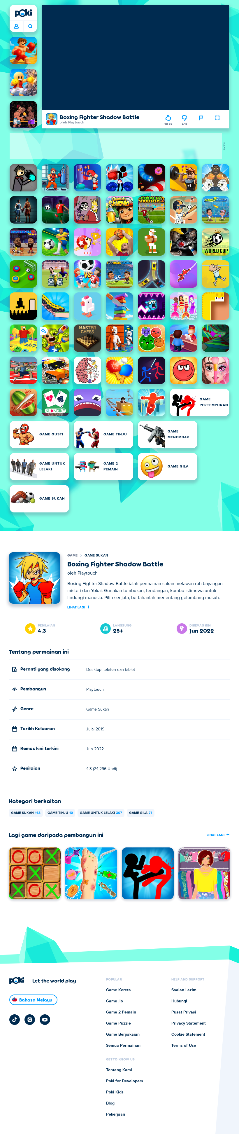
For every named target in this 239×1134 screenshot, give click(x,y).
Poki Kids (115, 1092)
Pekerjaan (115, 1114)
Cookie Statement (188, 1034)
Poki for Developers (124, 1081)
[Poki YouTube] (45, 1019)
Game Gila (140, 813)
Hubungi (179, 1001)
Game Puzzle (118, 1023)
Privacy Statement (188, 1023)
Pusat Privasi (183, 1012)
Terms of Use (183, 1046)
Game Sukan (96, 555)
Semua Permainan (123, 1046)
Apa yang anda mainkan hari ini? (30, 26)
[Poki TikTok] (14, 1019)
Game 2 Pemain (121, 1012)
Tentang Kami (119, 1070)
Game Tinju (60, 813)
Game (72, 555)
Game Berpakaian (123, 1034)
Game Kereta (118, 990)
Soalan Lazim (183, 990)
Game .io (114, 1001)
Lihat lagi (76, 607)
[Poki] (23, 13)
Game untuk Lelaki (101, 813)
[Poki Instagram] (29, 1019)
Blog (110, 1103)
